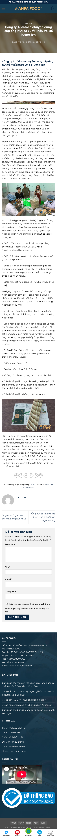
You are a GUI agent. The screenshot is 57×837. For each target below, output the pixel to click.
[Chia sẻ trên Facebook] (21, 475)
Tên (7, 567)
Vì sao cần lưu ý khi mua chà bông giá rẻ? (24, 700)
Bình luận (10, 544)
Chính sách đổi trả (11, 732)
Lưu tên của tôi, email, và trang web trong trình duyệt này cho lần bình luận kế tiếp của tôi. (28, 608)
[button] (3, 8)
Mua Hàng (50, 835)
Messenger (6, 835)
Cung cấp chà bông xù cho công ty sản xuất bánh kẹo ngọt (28, 712)
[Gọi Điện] (28, 831)
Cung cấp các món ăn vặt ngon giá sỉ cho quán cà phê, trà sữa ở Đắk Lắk (28, 693)
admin (42, 42)
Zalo (39, 835)
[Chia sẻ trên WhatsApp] (16, 475)
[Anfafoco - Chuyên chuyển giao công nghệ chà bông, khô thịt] (28, 8)
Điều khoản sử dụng (13, 742)
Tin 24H (28, 23)
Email (8, 579)
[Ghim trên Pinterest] (36, 475)
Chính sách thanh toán (14, 746)
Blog (48, 827)
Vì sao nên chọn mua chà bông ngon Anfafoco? (27, 705)
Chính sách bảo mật (12, 737)
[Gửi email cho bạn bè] (31, 475)
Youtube (17, 835)
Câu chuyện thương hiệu (18, 827)
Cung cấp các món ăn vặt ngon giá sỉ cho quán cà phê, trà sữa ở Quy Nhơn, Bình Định (28, 685)
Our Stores (38, 827)
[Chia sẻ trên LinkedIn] (40, 475)
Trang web (10, 591)
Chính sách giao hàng (13, 728)
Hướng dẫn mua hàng (14, 751)
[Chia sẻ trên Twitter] (26, 475)
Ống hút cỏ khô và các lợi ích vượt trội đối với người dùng (43, 517)
